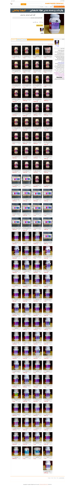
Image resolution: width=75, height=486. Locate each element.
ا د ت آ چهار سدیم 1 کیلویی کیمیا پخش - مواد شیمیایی (48, 471)
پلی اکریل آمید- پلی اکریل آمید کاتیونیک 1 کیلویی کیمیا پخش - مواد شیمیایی (47, 157)
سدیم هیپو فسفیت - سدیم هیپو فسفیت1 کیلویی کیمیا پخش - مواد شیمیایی (37, 99)
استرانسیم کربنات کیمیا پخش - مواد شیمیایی (16, 442)
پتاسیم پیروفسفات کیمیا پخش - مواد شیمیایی (16, 399)
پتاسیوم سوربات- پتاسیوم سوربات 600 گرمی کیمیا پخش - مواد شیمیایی (47, 70)
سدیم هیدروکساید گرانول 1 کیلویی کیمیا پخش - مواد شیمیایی (16, 314)
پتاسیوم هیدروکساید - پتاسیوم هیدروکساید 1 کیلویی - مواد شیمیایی (26, 142)
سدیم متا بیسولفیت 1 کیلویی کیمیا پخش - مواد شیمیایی (27, 328)
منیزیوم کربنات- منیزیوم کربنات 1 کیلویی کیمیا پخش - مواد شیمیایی (48, 242)
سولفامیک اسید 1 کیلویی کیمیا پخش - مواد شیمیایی (37, 314)
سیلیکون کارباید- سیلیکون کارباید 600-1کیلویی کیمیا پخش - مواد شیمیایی (27, 128)
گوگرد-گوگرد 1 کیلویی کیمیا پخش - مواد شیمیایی (16, 113)
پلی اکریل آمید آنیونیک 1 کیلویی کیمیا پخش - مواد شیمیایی (16, 385)
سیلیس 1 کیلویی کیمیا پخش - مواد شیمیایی (16, 299)
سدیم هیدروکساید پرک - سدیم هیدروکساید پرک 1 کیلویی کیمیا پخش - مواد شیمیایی (16, 71)
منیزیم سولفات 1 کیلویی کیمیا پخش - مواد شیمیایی (16, 242)
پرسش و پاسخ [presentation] (19, 39)
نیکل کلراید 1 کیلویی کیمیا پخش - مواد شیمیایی (37, 242)
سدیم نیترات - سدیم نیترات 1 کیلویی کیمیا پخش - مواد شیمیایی (47, 85)
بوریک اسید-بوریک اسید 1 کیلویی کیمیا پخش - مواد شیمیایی (16, 414)
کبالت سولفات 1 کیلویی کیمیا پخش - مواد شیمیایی (26, 285)
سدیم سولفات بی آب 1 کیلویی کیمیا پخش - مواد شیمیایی (16, 342)
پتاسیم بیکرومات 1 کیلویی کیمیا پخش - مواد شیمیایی (37, 414)
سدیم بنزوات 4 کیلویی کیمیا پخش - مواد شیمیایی (47, 213)
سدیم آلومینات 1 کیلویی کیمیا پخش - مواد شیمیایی (26, 371)
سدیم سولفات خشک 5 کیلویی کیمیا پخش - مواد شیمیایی (16, 199)
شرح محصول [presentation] (14, 39)
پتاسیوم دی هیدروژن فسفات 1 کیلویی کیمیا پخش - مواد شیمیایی (48, 170)
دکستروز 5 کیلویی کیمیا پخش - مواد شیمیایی (37, 199)
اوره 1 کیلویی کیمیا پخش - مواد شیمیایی (48, 442)
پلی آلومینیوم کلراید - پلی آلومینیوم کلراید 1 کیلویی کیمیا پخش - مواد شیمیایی (26, 114)
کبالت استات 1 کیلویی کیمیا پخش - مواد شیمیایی (16, 285)
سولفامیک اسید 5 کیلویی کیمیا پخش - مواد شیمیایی (47, 314)
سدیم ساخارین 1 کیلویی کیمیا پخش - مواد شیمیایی (47, 357)
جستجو (23, 4)
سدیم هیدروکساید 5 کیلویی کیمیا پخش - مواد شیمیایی (27, 213)
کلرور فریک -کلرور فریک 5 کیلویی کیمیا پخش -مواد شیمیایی (37, 228)
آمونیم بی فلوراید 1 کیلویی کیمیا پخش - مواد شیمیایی (47, 185)
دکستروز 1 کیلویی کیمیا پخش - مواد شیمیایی (37, 385)
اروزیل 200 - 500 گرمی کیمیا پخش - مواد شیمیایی (37, 457)
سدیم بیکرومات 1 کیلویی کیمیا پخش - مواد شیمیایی (16, 357)
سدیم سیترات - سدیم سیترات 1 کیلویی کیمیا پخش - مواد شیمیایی (48, 113)
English (63, 0)
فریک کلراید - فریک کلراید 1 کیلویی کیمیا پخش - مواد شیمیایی (26, 70)
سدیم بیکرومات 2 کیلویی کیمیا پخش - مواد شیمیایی (26, 357)
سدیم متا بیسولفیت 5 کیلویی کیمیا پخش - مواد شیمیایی (37, 328)
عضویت (14, 0)
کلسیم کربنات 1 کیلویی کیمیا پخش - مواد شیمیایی (16, 271)
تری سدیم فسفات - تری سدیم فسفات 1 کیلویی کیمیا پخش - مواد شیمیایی (27, 85)
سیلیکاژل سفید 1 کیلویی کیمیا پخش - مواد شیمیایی (37, 299)
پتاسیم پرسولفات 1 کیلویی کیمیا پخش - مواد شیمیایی (47, 414)
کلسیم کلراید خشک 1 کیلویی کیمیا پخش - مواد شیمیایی (27, 271)
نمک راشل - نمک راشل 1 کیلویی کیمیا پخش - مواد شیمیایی (37, 156)
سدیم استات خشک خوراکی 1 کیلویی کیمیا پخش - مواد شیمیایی (16, 371)
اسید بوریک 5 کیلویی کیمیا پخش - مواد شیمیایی (27, 185)
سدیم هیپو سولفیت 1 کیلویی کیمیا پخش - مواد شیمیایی (48, 328)
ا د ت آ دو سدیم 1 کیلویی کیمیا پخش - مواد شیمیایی (16, 457)
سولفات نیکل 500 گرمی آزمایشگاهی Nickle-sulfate (37, 56)
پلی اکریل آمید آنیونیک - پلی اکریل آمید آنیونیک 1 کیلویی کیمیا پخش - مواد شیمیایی (16, 85)
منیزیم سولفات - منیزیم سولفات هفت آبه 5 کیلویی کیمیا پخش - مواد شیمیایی (26, 228)
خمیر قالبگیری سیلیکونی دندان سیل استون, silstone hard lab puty (47, 56)
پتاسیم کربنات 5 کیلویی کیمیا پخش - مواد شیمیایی (16, 185)
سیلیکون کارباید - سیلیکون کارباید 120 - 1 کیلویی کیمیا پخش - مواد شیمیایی (48, 142)
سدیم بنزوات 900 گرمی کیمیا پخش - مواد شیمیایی (37, 371)
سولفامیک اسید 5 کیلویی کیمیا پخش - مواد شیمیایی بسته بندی (47, 228)
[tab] (13, 39)
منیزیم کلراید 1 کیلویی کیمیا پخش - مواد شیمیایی (27, 242)
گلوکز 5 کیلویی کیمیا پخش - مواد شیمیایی (16, 256)
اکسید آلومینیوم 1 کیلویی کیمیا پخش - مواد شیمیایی (16, 170)
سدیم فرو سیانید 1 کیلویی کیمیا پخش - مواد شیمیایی (37, 342)
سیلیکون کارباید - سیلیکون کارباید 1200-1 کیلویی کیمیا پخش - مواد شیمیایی (48, 128)
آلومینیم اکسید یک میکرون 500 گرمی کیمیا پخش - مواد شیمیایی (16, 428)
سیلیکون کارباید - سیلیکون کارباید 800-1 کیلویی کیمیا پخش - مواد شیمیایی (37, 128)
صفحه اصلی (51, 6)
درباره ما (46, 6)
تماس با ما (41, 6)
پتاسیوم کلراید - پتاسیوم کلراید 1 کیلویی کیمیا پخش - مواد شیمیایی (37, 142)
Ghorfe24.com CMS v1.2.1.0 (43, 484)
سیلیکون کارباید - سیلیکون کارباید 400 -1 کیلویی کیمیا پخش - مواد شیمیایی (16, 128)
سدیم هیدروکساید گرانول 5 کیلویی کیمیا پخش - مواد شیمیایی (16, 213)
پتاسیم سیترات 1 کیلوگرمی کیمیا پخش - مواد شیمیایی (27, 399)
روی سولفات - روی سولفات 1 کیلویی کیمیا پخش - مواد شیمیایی (37, 113)
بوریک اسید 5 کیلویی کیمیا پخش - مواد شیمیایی (27, 414)
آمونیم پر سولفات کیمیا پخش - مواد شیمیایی (26, 428)
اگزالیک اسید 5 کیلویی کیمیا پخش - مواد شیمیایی (37, 442)
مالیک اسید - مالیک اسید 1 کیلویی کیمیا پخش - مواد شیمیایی (37, 70)
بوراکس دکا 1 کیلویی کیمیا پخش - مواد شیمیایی (37, 428)
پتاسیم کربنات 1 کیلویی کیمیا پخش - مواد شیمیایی (37, 399)
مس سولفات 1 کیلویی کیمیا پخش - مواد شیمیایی (26, 256)
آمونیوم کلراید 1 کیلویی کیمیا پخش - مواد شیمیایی (26, 170)
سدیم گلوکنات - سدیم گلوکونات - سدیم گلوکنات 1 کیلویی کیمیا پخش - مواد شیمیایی (16, 99)
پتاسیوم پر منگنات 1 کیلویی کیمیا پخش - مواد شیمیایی (37, 170)
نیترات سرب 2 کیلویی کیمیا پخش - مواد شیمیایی (27, 156)
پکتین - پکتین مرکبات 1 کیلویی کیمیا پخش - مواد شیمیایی (16, 56)
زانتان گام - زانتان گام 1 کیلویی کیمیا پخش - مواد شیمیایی (26, 56)
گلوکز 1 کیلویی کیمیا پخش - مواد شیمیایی (48, 271)
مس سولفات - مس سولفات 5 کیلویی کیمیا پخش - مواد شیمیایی (37, 256)
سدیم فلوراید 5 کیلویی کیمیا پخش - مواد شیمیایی (37, 213)
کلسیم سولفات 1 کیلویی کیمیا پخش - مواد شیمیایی (47, 285)
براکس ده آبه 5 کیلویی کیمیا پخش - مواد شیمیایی (47, 199)
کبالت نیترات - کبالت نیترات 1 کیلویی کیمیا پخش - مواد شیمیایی (47, 99)
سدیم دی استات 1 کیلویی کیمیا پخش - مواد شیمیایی (37, 357)
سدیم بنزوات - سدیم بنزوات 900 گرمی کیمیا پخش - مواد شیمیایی (16, 142)
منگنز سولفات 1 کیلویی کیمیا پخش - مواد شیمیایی (47, 256)
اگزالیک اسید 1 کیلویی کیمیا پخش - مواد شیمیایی (27, 442)
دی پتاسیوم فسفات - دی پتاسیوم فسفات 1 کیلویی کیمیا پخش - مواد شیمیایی (37, 85)
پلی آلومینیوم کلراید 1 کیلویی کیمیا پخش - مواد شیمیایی (27, 385)
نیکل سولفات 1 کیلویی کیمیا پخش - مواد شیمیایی (16, 156)
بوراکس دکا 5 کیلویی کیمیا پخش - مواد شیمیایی (48, 428)
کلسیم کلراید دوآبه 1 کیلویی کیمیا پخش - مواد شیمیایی (37, 271)
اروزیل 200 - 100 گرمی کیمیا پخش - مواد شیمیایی (26, 457)
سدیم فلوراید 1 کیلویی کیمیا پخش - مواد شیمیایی (47, 342)
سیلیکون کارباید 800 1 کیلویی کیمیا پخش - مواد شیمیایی (47, 299)
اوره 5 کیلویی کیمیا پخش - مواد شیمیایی (27, 199)
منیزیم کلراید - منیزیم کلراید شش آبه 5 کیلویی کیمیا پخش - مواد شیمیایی (16, 228)
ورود (11, 0)
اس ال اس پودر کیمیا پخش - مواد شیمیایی (48, 457)
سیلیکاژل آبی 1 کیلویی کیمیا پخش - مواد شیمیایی (26, 299)
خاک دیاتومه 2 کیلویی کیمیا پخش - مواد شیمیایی (37, 185)
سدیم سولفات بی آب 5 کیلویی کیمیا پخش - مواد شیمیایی (26, 342)
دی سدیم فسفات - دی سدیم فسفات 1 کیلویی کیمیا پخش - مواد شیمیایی (26, 99)
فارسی (61, 0)
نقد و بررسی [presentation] (24, 39)
